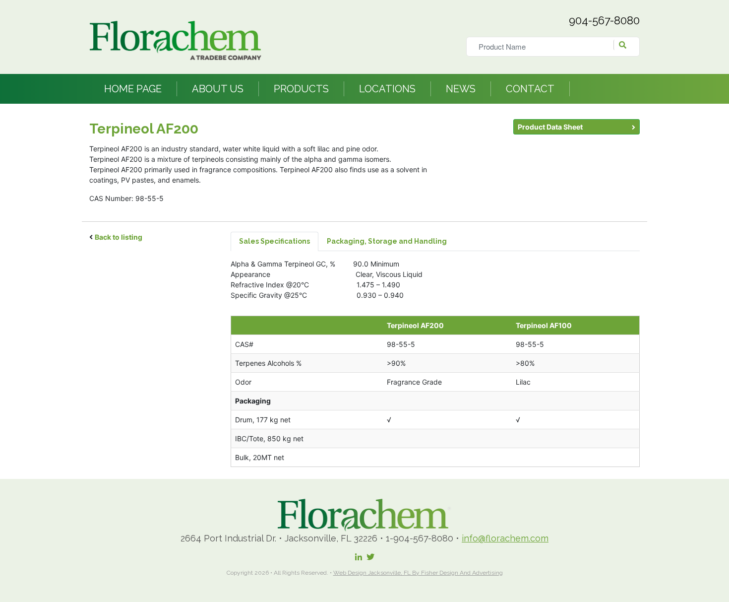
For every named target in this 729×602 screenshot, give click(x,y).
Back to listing (118, 237)
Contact (530, 89)
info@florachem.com (505, 538)
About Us (217, 89)
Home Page (133, 89)
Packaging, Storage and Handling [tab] (387, 241)
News (461, 89)
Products (301, 89)
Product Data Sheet (550, 127)
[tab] (463, 241)
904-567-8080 (604, 20)
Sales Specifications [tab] (274, 241)
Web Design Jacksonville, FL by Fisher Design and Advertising (418, 572)
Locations (387, 89)
